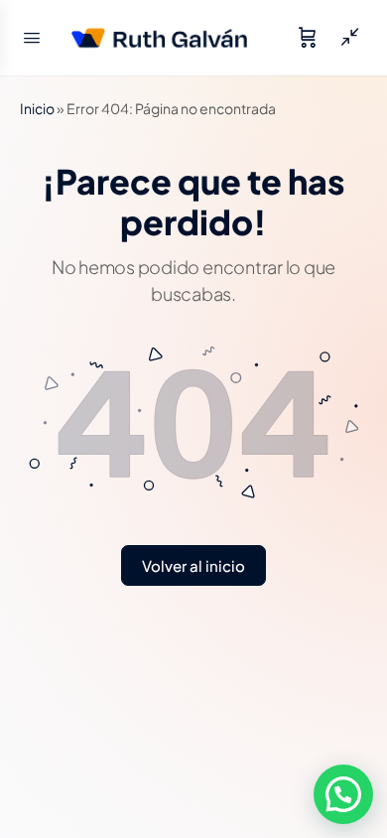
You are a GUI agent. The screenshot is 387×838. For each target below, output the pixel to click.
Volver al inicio (193, 565)
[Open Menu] (32, 36)
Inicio (37, 108)
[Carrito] (308, 37)
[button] (343, 794)
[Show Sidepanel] (345, 37)
